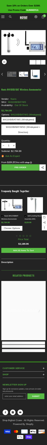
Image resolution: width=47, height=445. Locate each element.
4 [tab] (27, 236)
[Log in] (36, 16)
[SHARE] (42, 167)
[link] (23, 346)
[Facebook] (5, 412)
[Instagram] (13, 412)
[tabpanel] (12, 214)
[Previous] (38, 62)
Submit (36, 396)
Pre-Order (20, 167)
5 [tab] (30, 236)
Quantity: (6, 140)
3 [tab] (23, 236)
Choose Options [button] (12, 228)
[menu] (2, 16)
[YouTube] (20, 412)
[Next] (43, 62)
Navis (13, 99)
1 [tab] (16, 236)
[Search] (10, 16)
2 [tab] (20, 236)
